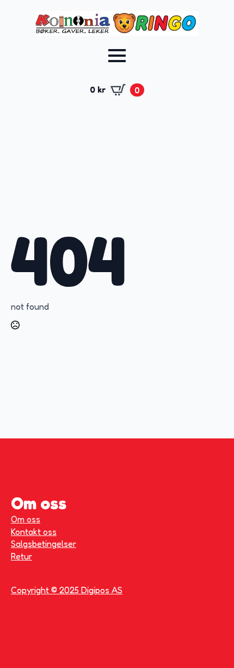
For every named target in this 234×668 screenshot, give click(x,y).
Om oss (25, 519)
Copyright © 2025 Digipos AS (66, 590)
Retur (21, 556)
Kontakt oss (34, 531)
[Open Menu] (117, 55)
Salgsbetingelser (43, 543)
